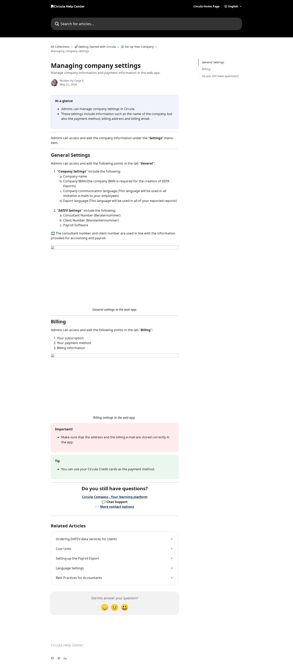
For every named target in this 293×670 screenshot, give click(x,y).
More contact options (117, 506)
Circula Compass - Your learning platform (114, 497)
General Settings (213, 62)
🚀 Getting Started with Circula (95, 47)
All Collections (60, 47)
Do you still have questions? (220, 76)
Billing (206, 69)
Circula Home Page (206, 6)
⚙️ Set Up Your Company (137, 47)
